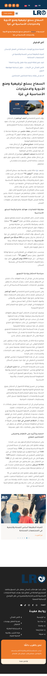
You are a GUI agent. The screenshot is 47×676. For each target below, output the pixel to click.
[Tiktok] (6, 5)
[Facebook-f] (13, 5)
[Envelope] (21, 605)
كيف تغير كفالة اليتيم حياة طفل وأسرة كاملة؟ (26, 63)
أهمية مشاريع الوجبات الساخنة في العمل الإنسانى (24, 49)
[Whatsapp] (17, 5)
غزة (37, 171)
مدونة (33, 32)
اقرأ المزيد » (38, 535)
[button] (16, 13)
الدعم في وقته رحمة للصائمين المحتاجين (28, 76)
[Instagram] (9, 5)
